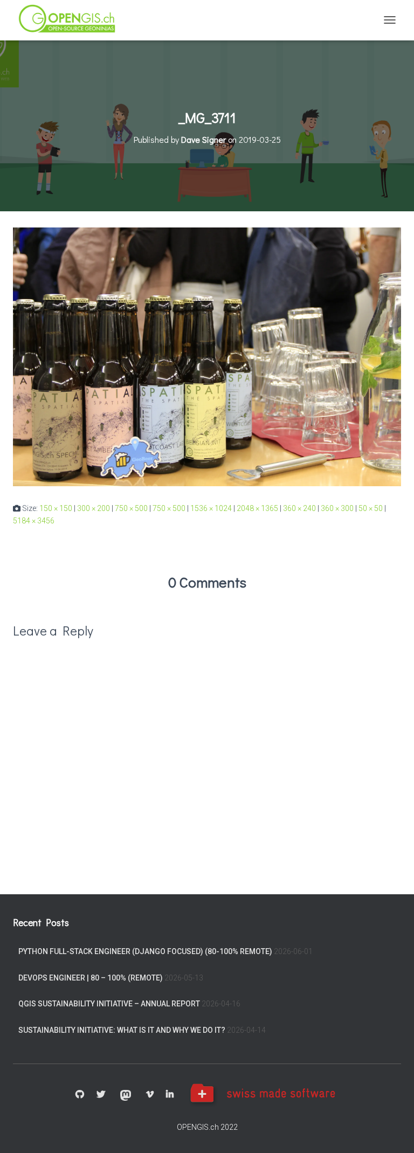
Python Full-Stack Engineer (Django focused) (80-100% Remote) (145, 951)
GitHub (79, 1094)
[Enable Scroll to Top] (392, 1131)
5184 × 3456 (33, 520)
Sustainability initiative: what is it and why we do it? (121, 1030)
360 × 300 (337, 508)
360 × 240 (299, 508)
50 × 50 (370, 508)
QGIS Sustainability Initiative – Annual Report (109, 1003)
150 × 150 (55, 508)
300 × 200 (93, 508)
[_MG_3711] (207, 356)
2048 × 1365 (257, 508)
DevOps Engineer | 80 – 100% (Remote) (90, 978)
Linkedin (170, 1094)
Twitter (101, 1094)
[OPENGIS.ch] (72, 20)
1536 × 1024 (211, 508)
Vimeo (150, 1094)
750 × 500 (131, 508)
